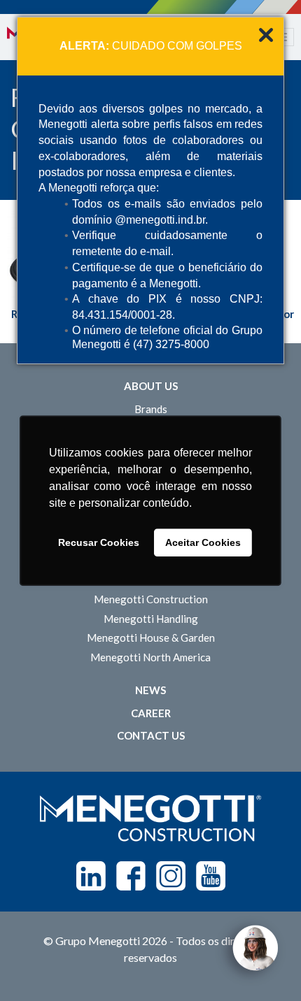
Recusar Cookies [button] (98, 542)
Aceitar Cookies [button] (203, 542)
